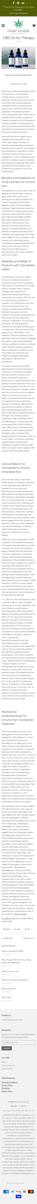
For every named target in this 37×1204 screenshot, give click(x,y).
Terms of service (8, 1065)
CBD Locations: (7, 1111)
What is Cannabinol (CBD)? (13, 951)
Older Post (8, 938)
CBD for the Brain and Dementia (15, 980)
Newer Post (28, 938)
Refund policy (7, 1069)
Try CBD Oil (6, 918)
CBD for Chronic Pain (10, 971)
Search (4, 1062)
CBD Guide (6, 997)
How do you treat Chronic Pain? (18, 75)
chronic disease (20, 914)
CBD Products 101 (9, 989)
